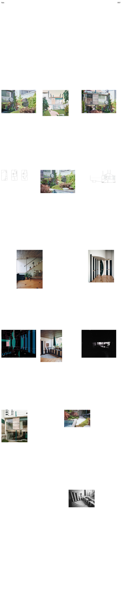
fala (2, 2)
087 (119, 2)
